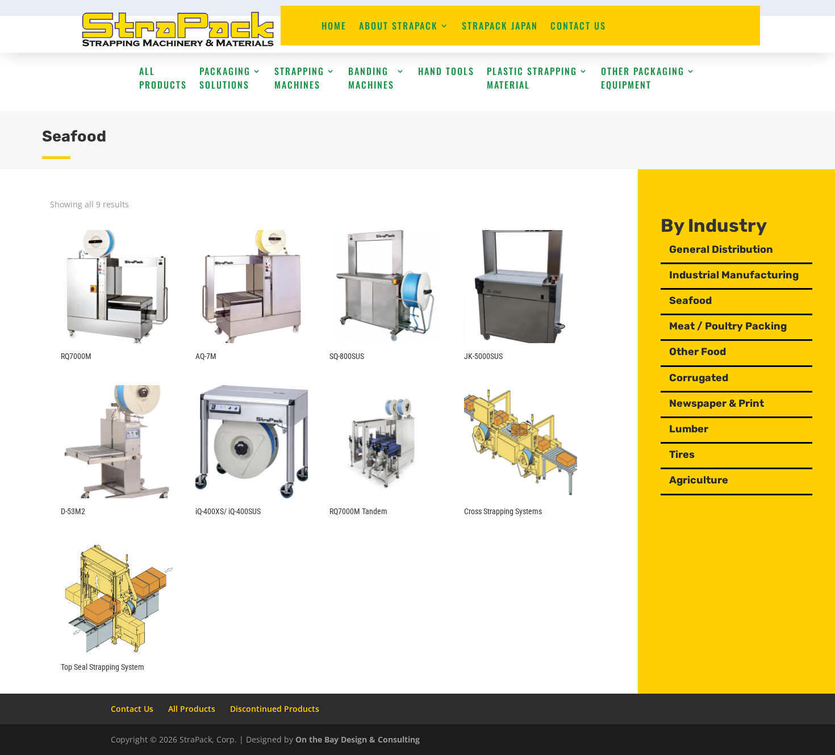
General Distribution (721, 249)
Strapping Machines (299, 77)
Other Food (697, 351)
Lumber (688, 429)
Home (334, 27)
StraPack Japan (500, 27)
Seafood (690, 300)
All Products (163, 77)
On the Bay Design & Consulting (357, 739)
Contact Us (578, 27)
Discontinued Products (274, 708)
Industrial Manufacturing (734, 275)
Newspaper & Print (716, 403)
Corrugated (698, 378)
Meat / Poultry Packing (728, 326)
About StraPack (398, 27)
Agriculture (698, 480)
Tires (682, 454)
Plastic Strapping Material (532, 77)
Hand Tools (446, 71)
